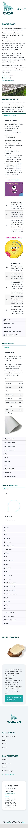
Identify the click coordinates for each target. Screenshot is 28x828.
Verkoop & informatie (10, 793)
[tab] (14, 115)
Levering (7, 796)
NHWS (23, 822)
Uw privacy (8, 822)
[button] (22, 8)
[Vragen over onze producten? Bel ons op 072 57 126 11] (20, 8)
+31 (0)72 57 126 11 (13, 790)
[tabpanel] (14, 217)
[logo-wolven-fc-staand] (14, 714)
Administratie (8, 794)
